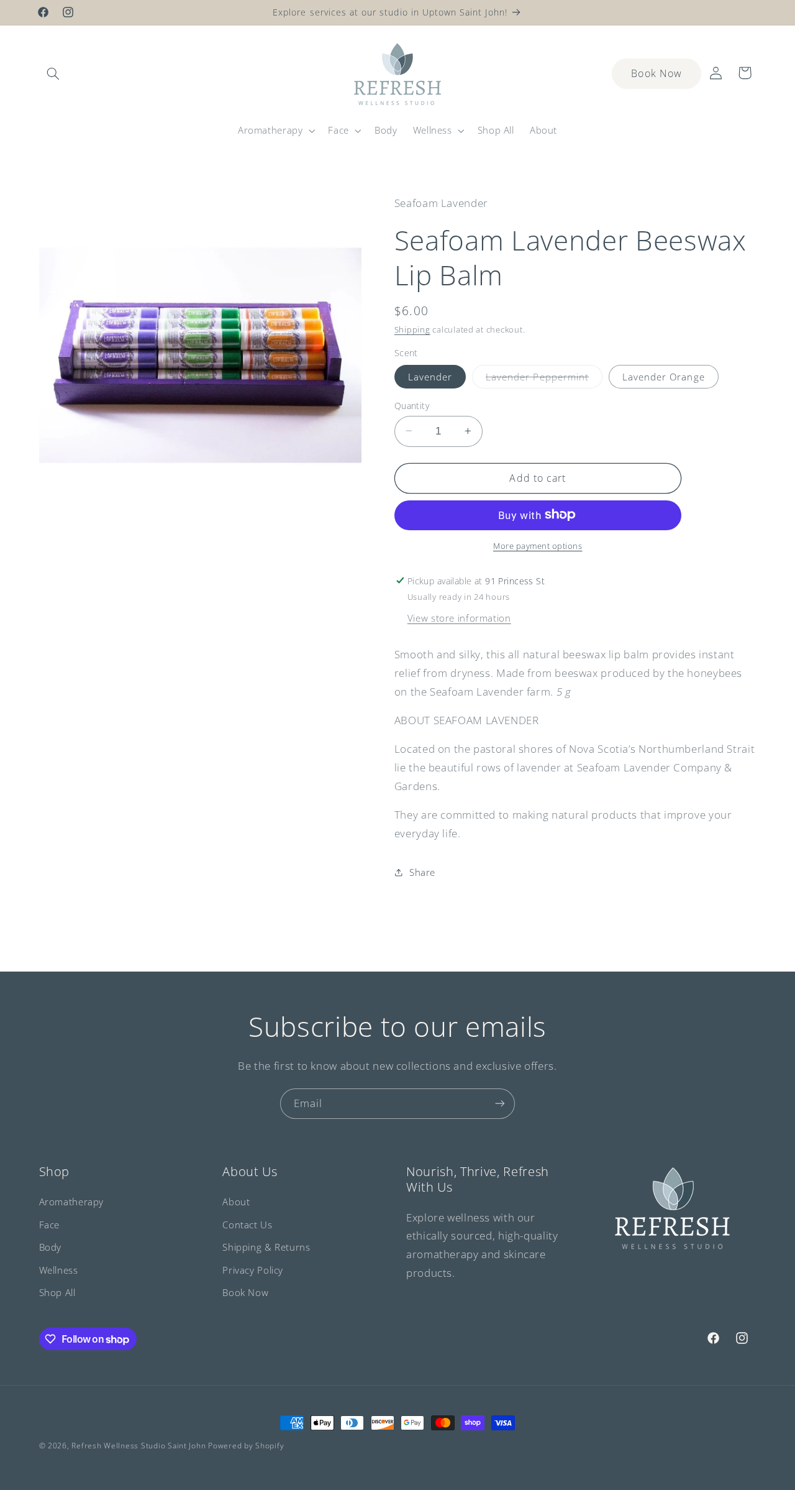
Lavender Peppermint (544, 378)
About (236, 1201)
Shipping (412, 329)
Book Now (656, 73)
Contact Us (247, 1224)
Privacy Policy (252, 1270)
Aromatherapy (71, 1201)
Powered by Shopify (246, 1445)
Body (50, 1247)
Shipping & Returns (266, 1247)
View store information (459, 617)
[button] (53, 74)
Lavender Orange (663, 376)
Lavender (430, 376)
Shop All (57, 1292)
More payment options (538, 545)
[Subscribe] (500, 1103)
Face (49, 1224)
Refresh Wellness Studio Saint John (138, 1445)
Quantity (411, 405)
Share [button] (422, 872)
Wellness (58, 1270)
